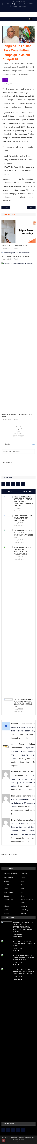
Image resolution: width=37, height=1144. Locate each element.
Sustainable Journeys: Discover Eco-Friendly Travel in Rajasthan (7, 208)
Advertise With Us (29, 4)
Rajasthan (7, 906)
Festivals (6, 881)
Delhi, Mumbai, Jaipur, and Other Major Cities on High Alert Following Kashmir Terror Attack (32, 208)
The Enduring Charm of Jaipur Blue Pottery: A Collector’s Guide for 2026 (23, 703)
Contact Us (18, 4)
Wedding (23, 913)
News (5, 80)
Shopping (24, 906)
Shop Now (14, 6)
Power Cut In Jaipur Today (27, 901)
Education (24, 874)
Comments (27, 491)
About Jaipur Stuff (8, 4)
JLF (22, 892)
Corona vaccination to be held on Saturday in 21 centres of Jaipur (23, 803)
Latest (10, 491)
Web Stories (22, 6)
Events (23, 877)
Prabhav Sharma (19, 511)
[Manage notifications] (3, 1140)
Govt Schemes (8, 885)
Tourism (6, 913)
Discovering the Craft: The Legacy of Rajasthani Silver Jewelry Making (23, 550)
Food (22, 881)
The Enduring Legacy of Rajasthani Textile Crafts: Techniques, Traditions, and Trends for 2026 (23, 501)
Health (23, 885)
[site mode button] (30, 19)
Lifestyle (6, 896)
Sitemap (19, 1142)
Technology (24, 910)
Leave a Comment (27, 84)
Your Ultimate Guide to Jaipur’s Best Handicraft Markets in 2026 (23, 534)
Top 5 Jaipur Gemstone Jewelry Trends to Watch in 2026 (23, 518)
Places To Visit (8, 900)
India (22, 888)
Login (33, 444)
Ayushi (17, 84)
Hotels (6, 888)
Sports (6, 910)
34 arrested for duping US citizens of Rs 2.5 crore (17, 415)
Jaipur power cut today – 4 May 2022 (14, 245)
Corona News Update (10, 874)
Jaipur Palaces (8, 892)
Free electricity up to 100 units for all (15, 256)
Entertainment (8, 877)
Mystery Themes (19, 1139)
